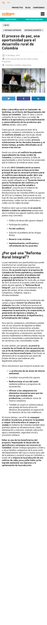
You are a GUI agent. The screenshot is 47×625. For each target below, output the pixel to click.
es (4, 3)
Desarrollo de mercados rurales (24, 59)
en (8, 3)
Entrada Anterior (13, 30)
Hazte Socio (10, 19)
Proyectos (17, 8)
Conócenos (38, 8)
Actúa (7, 59)
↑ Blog (6, 25)
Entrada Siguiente (33, 30)
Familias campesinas (22, 65)
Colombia (9, 65)
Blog (27, 8)
